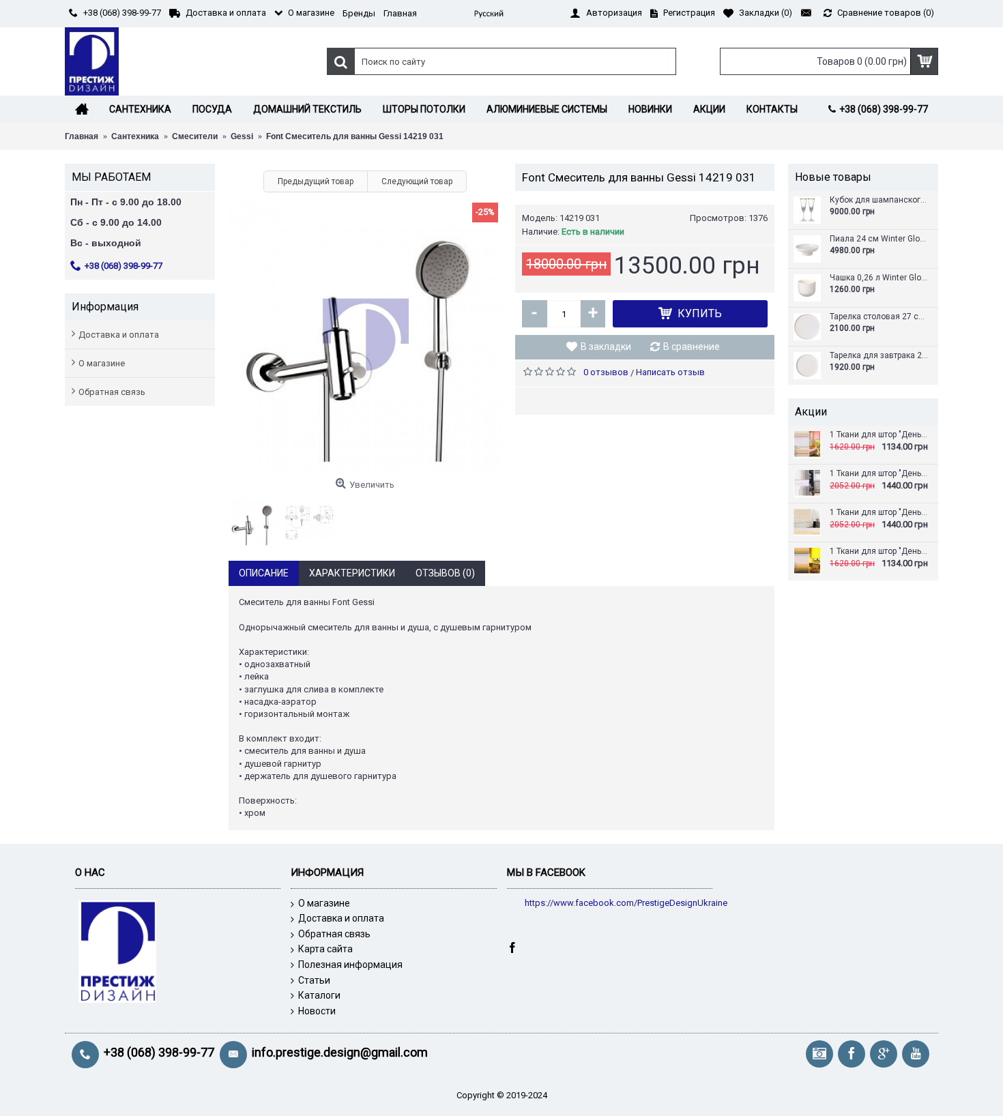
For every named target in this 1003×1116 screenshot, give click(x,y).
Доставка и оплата (118, 334)
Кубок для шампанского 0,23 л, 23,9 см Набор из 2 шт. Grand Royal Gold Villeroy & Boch (879, 200)
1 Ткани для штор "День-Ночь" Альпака (879, 473)
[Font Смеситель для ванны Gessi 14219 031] (365, 335)
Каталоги (319, 995)
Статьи (314, 980)
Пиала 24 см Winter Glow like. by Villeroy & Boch (879, 239)
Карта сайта (325, 948)
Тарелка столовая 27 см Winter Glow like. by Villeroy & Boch (879, 316)
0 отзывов (605, 372)
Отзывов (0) (445, 573)
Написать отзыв (670, 372)
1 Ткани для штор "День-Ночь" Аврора (879, 434)
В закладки (606, 346)
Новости (317, 1010)
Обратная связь (111, 392)
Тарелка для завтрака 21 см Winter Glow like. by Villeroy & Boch (879, 355)
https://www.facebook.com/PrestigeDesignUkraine (626, 903)
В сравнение (691, 346)
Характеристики (352, 573)
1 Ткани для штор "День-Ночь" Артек (879, 551)
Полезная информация (350, 964)
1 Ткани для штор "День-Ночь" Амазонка (879, 512)
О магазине (101, 363)
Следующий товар (416, 181)
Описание (264, 573)
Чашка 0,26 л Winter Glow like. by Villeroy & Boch (879, 278)
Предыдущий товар (315, 181)
